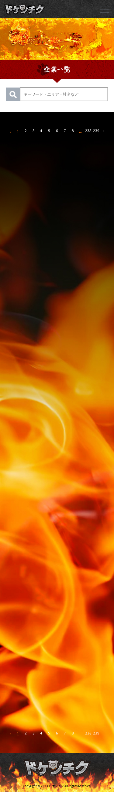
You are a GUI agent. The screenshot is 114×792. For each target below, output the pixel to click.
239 (96, 130)
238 (88, 130)
